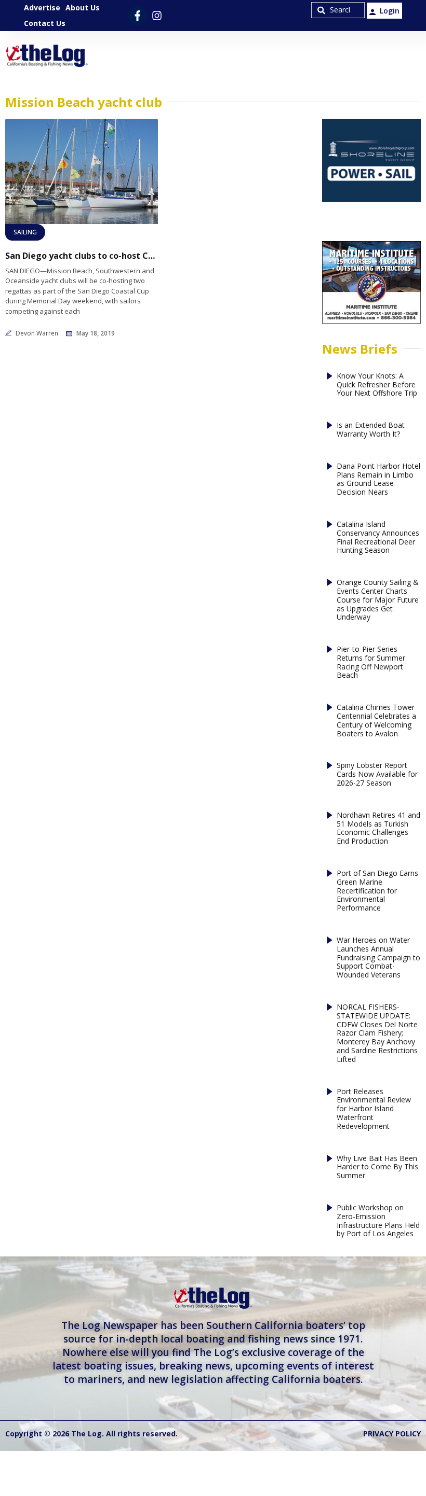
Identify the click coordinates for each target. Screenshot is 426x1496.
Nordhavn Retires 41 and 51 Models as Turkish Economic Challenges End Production (378, 828)
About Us (82, 7)
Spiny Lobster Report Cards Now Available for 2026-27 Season (377, 774)
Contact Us (44, 23)
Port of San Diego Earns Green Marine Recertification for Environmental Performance (377, 891)
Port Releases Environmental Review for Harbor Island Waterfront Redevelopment (374, 1109)
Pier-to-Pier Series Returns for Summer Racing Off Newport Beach (371, 662)
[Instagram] (156, 15)
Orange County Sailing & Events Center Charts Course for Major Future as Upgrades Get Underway (378, 600)
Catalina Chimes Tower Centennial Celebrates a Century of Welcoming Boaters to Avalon (376, 720)
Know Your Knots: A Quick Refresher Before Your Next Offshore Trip (377, 385)
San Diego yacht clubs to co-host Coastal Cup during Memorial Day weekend (81, 256)
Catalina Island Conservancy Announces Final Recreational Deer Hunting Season (378, 537)
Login (390, 11)
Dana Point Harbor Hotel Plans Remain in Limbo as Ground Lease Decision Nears (378, 479)
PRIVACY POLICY (392, 1433)
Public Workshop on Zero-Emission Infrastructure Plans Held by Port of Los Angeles (378, 1221)
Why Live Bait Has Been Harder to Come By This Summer (377, 1167)
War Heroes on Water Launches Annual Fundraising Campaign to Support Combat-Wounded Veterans (378, 958)
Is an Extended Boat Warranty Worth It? (371, 430)
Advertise (42, 7)
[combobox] (338, 10)
